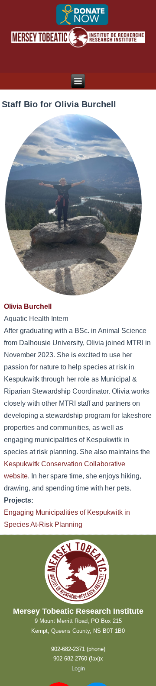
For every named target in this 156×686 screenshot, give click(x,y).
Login (78, 668)
